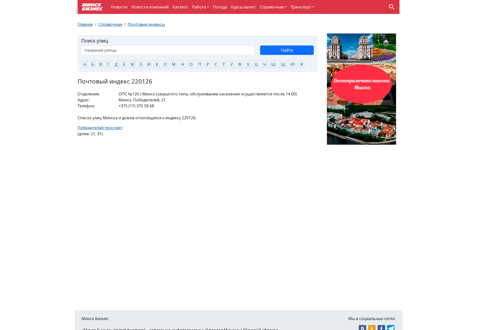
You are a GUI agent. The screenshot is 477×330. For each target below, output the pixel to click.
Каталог (180, 7)
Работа (199, 7)
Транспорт (301, 7)
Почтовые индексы (146, 24)
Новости (119, 7)
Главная (85, 24)
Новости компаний (150, 7)
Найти (287, 50)
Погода (220, 7)
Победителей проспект (100, 127)
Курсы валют (243, 7)
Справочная (272, 7)
